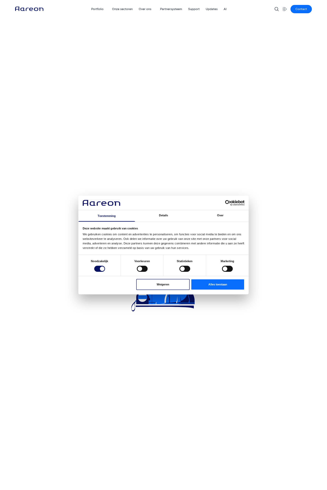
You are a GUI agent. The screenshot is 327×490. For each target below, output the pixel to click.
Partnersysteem (171, 9)
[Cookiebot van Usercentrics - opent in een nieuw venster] (227, 203)
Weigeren (163, 284)
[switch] (138, 267)
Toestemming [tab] (107, 215)
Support (194, 9)
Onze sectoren (122, 9)
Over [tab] (220, 215)
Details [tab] (163, 215)
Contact (301, 9)
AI (225, 9)
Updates (212, 9)
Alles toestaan (217, 284)
